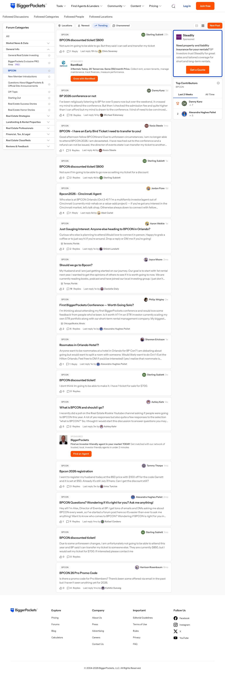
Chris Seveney (109, 51)
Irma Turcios (110, 486)
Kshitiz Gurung (113, 587)
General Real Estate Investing (23, 55)
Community (115, 6)
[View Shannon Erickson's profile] (142, 340)
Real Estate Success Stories (22, 103)
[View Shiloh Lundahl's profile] (101, 249)
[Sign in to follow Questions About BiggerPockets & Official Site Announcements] (49, 84)
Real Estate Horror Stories (21, 109)
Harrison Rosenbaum (151, 567)
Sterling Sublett (154, 34)
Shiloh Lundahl (111, 248)
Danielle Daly (111, 288)
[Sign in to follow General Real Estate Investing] (49, 55)
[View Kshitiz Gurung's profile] (103, 588)
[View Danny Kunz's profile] (149, 91)
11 (75, 521)
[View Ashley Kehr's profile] (148, 402)
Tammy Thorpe (155, 465)
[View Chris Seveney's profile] (99, 51)
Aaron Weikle (157, 223)
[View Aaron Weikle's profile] (147, 224)
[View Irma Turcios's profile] (101, 486)
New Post (215, 25)
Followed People (74, 16)
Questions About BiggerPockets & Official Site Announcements (26, 84)
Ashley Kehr (157, 401)
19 (75, 288)
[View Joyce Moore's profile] (146, 260)
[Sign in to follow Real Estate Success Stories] (49, 104)
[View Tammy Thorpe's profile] (144, 466)
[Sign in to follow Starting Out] (49, 98)
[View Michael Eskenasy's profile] (101, 115)
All (7, 36)
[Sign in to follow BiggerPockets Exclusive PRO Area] (49, 63)
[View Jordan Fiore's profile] (148, 188)
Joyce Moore (155, 259)
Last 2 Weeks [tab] (185, 94)
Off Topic (13, 91)
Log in (187, 6)
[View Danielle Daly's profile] (102, 289)
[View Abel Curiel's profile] (98, 213)
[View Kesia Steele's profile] (147, 126)
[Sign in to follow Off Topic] (49, 92)
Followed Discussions (16, 16)
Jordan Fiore (158, 188)
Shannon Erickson (155, 339)
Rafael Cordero (113, 521)
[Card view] (203, 25)
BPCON (12, 70)
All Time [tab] (209, 94)
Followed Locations (100, 16)
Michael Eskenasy (113, 114)
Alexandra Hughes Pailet (116, 328)
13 (75, 115)
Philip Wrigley (156, 299)
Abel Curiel (107, 212)
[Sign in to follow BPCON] (49, 71)
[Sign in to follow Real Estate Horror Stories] (49, 110)
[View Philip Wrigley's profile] (146, 300)
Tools (59, 6)
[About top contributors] (218, 83)
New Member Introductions (22, 76)
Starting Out (14, 97)
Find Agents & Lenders (85, 6)
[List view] (197, 25)
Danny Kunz (158, 90)
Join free (205, 6)
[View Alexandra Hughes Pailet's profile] (101, 329)
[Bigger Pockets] (29, 6)
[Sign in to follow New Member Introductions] (49, 77)
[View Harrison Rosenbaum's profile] (137, 567)
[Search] (173, 6)
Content (136, 6)
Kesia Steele (156, 125)
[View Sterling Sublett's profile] (143, 35)
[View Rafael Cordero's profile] (102, 521)
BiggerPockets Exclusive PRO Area (23, 63)
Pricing (153, 6)
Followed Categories (46, 16)
